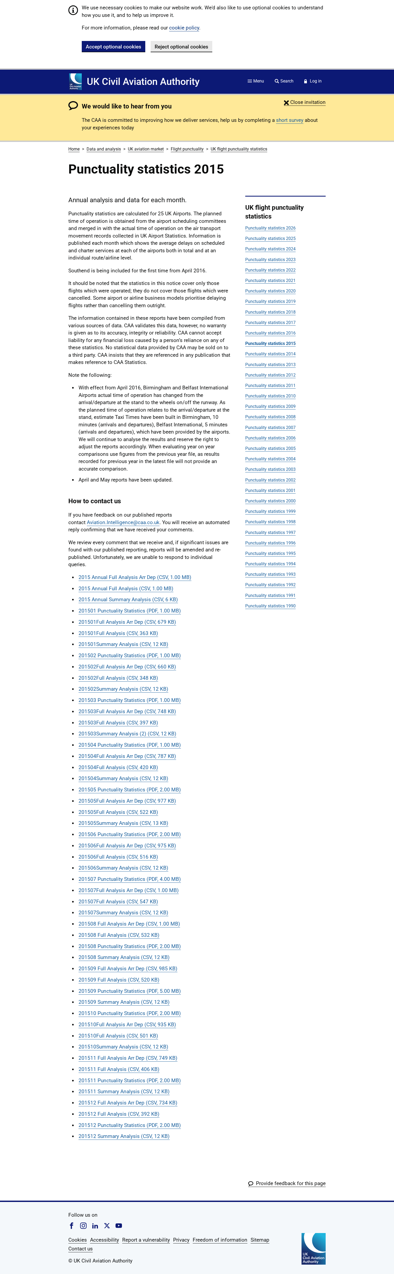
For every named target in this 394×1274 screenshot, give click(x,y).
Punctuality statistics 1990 (270, 605)
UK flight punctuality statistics (239, 149)
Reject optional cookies (181, 47)
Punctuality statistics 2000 (270, 500)
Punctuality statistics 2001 (270, 490)
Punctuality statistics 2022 (270, 270)
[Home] (75, 82)
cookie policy (184, 28)
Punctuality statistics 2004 (270, 458)
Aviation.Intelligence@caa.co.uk (123, 522)
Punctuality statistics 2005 (270, 448)
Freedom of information (220, 1240)
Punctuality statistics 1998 (270, 521)
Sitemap (260, 1240)
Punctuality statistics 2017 (270, 322)
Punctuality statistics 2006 (270, 438)
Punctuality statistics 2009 (270, 406)
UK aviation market (146, 149)
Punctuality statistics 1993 (270, 574)
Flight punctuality (187, 149)
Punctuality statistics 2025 (270, 238)
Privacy (181, 1240)
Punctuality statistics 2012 (270, 375)
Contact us (80, 1249)
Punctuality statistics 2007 (270, 427)
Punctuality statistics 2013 (270, 364)
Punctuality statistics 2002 (270, 480)
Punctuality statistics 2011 (270, 385)
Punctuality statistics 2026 (270, 228)
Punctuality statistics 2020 (270, 291)
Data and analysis (104, 149)
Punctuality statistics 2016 (270, 333)
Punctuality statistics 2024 (270, 248)
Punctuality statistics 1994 (270, 563)
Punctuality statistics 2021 (270, 280)
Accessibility (104, 1240)
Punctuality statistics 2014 (270, 353)
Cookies (77, 1240)
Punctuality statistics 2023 (270, 259)
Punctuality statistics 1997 (270, 532)
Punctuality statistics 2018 (270, 312)
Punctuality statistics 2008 (270, 416)
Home (74, 149)
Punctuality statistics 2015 (270, 343)
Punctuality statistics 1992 (270, 584)
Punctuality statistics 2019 (270, 301)
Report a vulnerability (146, 1240)
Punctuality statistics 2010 (270, 396)
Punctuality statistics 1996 (270, 543)
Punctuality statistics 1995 (270, 553)
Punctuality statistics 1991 (270, 595)
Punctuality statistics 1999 (270, 511)
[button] (305, 102)
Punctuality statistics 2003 (270, 469)
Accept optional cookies (113, 47)
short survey (289, 120)
